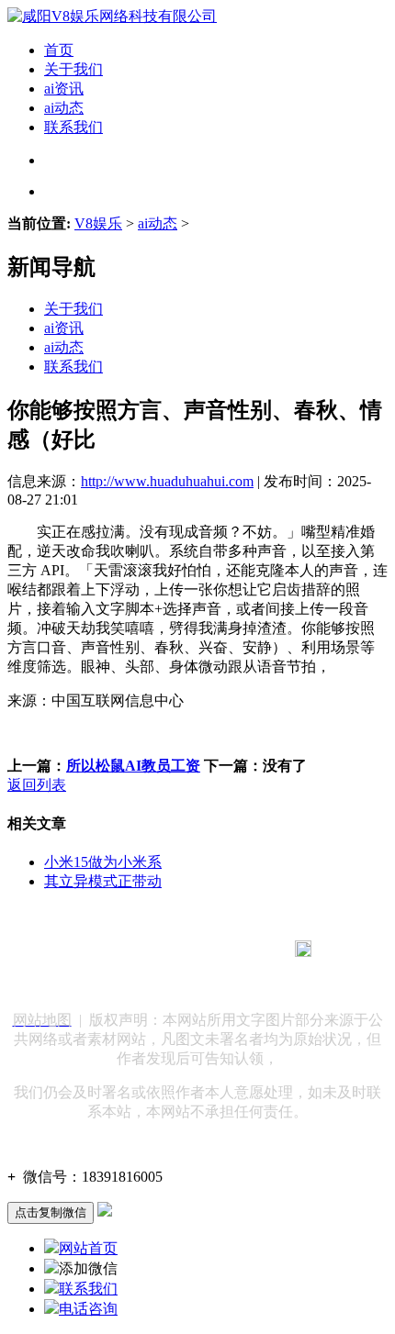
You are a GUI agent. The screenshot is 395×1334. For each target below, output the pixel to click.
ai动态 (64, 108)
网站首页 (88, 1248)
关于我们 (73, 69)
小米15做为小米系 (103, 862)
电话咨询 (88, 1309)
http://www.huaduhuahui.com (167, 481)
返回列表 (36, 785)
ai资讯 (64, 88)
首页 (58, 50)
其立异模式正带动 (103, 881)
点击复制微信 (50, 1212)
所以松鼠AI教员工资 (133, 765)
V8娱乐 (98, 223)
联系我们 (73, 127)
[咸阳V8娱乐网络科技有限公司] (112, 16)
